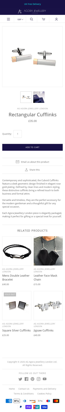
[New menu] (8, 19)
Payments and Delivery (44, 388)
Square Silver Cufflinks (16, 330)
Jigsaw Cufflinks (44, 330)
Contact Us (23, 388)
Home (12, 388)
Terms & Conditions (24, 393)
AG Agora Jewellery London (13, 270)
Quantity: (7, 133)
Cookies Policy (44, 393)
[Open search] (31, 19)
